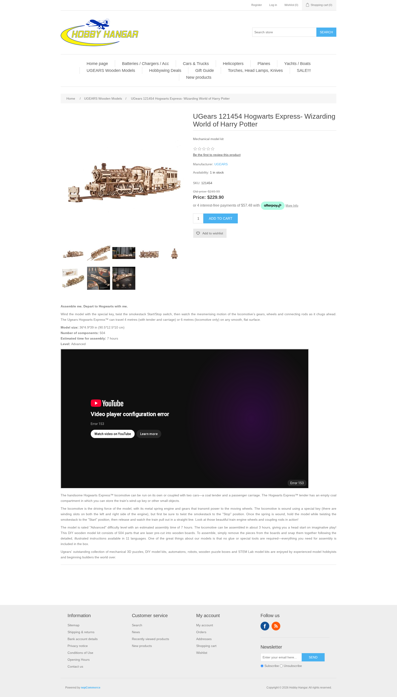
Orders (201, 632)
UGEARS (221, 164)
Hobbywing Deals (165, 70)
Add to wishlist (212, 233)
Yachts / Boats (297, 63)
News (136, 632)
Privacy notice (78, 646)
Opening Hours (79, 659)
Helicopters (233, 63)
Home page (97, 63)
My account (204, 625)
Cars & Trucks (196, 63)
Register (256, 5)
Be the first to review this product (217, 155)
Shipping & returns (81, 632)
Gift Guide (204, 70)
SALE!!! (304, 70)
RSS (276, 626)
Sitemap (73, 625)
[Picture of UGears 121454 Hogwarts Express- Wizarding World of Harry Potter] (73, 253)
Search (326, 32)
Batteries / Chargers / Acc (145, 63)
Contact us (75, 666)
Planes (264, 63)
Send (313, 657)
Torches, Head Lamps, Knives (255, 70)
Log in (273, 5)
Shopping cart (206, 646)
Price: (199, 197)
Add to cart (220, 218)
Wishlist (201, 653)
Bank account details (83, 639)
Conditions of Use (80, 653)
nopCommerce (90, 687)
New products (198, 77)
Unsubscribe (293, 666)
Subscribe (271, 666)
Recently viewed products (150, 639)
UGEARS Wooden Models (111, 70)
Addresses (204, 639)
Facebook (265, 626)
